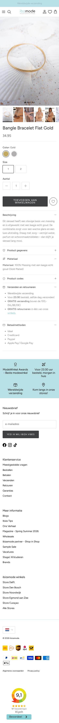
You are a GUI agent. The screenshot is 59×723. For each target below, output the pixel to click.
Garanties (8, 490)
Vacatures (8, 551)
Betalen (7, 475)
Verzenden (8, 480)
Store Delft (9, 582)
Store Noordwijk (12, 592)
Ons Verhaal (9, 526)
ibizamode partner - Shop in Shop (21, 541)
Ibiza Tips (8, 520)
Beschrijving (9, 214)
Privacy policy (33, 671)
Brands (6, 562)
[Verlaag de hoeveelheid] (6, 186)
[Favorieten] (49, 12)
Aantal (6, 178)
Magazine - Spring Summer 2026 (21, 531)
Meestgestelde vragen (15, 464)
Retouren (8, 485)
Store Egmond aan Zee (15, 597)
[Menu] (3, 11)
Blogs (6, 515)
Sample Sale (9, 546)
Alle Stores (8, 608)
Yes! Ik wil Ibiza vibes (21, 434)
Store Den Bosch (12, 587)
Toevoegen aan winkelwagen (25, 201)
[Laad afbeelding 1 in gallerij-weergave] (29, 61)
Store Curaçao (11, 602)
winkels (11, 313)
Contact (7, 495)
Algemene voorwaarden (13, 671)
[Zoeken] (10, 11)
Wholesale (8, 536)
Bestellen (7, 470)
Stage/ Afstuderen (13, 557)
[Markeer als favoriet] (53, 201)
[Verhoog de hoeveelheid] (26, 186)
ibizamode (14, 638)
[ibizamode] (27, 12)
